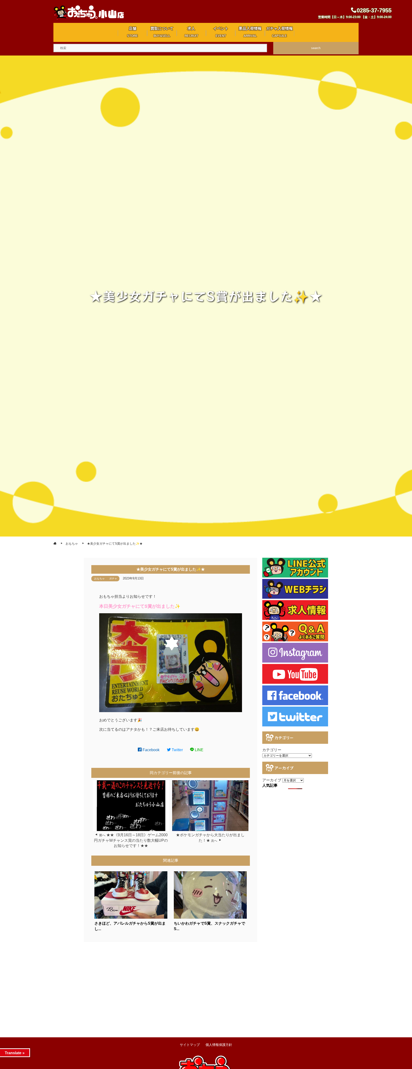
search (315, 48)
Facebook (151, 750)
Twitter (177, 750)
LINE (198, 750)
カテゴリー (271, 750)
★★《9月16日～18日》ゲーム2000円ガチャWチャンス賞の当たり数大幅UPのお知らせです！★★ (131, 840)
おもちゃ (99, 578)
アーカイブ (271, 780)
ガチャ (113, 578)
